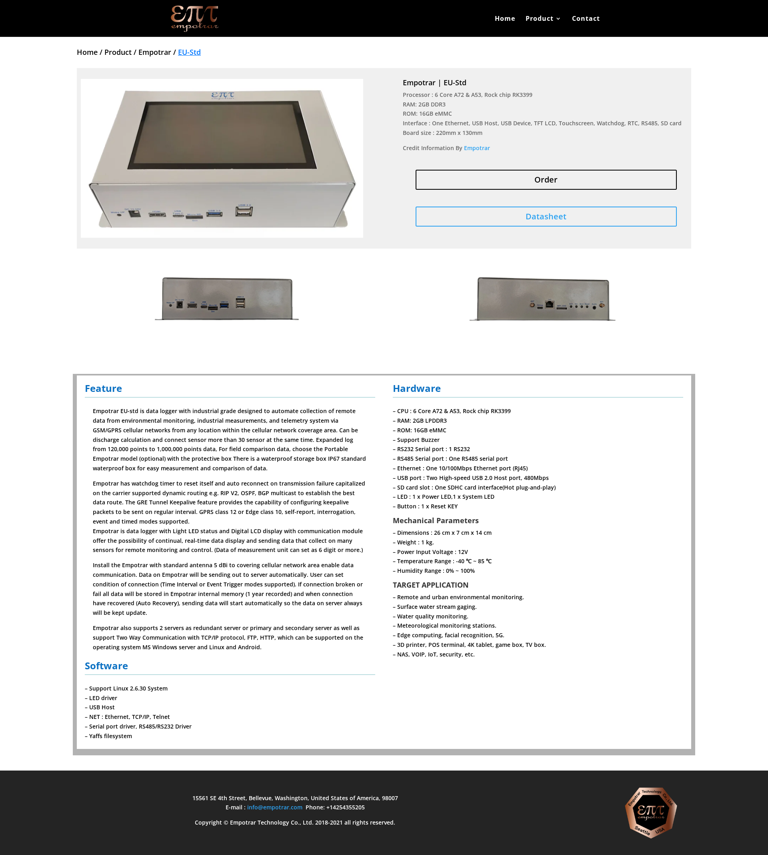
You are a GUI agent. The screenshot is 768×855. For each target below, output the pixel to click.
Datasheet (546, 216)
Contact (586, 19)
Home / (90, 52)
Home (505, 19)
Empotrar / (158, 52)
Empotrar (477, 148)
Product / (121, 52)
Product (540, 19)
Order (546, 179)
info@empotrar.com (274, 807)
